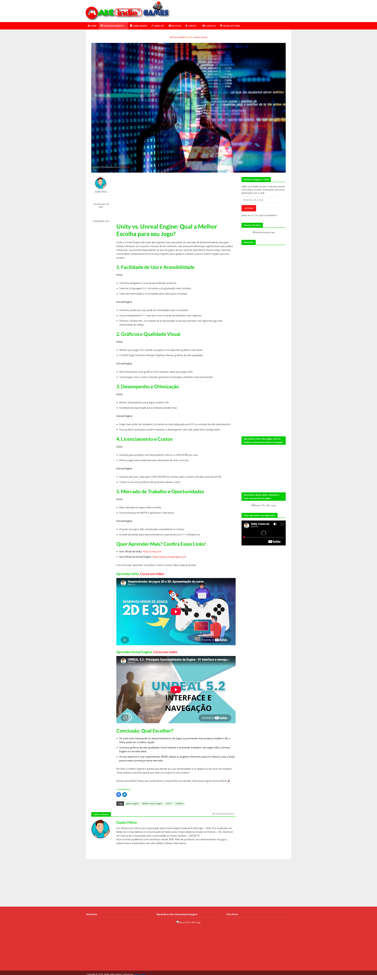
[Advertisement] (238, 10)
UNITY (169, 803)
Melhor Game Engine (152, 803)
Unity (190, 37)
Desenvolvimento (178, 37)
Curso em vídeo (152, 574)
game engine (132, 803)
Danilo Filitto (101, 191)
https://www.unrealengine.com (169, 556)
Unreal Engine (201, 37)
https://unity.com (152, 551)
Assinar (249, 208)
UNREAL (179, 803)
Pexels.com (125, 167)
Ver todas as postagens (222, 814)
